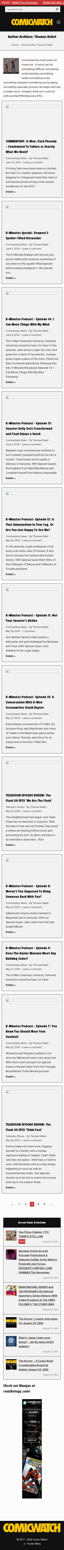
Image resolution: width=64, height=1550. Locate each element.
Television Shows (15, 807)
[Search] (57, 9)
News (24, 158)
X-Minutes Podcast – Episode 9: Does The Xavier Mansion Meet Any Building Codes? (31, 953)
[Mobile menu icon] (58, 22)
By (38, 158)
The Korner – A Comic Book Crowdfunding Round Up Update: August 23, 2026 (36, 1365)
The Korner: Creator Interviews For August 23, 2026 (38, 1321)
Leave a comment (33, 162)
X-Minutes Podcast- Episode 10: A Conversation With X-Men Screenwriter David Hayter (30, 702)
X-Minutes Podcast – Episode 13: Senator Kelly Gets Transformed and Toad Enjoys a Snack (29, 428)
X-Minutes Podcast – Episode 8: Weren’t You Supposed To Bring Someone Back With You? (28, 891)
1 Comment (28, 631)
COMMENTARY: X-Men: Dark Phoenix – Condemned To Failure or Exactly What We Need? (31, 146)
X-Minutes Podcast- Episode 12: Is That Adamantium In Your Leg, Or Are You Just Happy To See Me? (30, 524)
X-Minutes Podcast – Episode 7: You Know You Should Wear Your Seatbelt (31, 1031)
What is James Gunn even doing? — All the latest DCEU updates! (36, 1342)
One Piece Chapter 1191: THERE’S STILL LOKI (34, 1234)
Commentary (13, 158)
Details (10, 191)
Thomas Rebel (45, 37)
